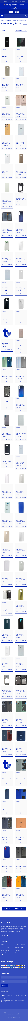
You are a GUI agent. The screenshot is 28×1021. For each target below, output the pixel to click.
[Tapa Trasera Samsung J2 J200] (17, 264)
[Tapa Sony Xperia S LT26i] (17, 439)
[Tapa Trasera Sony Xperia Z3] (3, 61)
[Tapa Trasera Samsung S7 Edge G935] (3, 497)
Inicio (2, 20)
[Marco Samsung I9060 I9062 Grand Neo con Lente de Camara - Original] (17, 204)
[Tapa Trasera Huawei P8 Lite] (17, 669)
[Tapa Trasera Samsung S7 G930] (3, 264)
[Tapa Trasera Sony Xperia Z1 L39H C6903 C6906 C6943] (17, 148)
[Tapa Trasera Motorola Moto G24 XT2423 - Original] (3, 381)
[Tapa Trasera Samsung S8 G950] (3, 90)
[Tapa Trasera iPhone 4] (3, 669)
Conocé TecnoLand (20, 944)
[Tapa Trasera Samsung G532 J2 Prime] (17, 555)
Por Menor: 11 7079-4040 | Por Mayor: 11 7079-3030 (13, 995)
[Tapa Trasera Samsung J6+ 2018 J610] (17, 526)
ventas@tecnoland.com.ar (7, 998)
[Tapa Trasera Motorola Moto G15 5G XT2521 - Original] (17, 900)
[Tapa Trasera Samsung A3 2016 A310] (17, 293)
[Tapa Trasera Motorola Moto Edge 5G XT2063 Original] (17, 235)
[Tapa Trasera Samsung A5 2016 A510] (17, 584)
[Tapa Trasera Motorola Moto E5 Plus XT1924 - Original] (17, 640)
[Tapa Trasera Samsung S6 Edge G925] (3, 526)
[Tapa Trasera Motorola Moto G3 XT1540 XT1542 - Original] (3, 640)
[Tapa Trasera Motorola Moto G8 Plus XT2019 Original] (17, 410)
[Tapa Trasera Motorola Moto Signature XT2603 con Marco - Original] (3, 725)
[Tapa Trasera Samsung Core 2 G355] (3, 584)
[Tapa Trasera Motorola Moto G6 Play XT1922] (3, 323)
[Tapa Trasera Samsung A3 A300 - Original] (3, 613)
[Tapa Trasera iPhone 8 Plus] (17, 61)
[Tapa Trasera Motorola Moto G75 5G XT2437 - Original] (17, 871)
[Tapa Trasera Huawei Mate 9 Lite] (17, 119)
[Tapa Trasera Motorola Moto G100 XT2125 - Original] (17, 381)
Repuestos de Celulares (10, 20)
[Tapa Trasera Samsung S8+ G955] (17, 177)
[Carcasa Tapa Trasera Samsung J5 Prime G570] (3, 235)
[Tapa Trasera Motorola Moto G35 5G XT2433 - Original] (3, 900)
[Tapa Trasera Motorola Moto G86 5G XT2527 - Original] (3, 783)
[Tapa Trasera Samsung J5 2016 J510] (3, 206)
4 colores (4, 602)
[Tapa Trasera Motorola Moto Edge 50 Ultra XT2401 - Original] (3, 148)
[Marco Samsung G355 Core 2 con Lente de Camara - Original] (17, 696)
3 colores (18, 49)
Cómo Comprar (5, 947)
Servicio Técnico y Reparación (5, 953)
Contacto (17, 952)
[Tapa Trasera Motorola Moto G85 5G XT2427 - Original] (3, 871)
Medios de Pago (19, 947)
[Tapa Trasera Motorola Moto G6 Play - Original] (17, 611)
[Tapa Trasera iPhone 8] (3, 177)
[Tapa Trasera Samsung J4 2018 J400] (3, 555)
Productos (17, 950)
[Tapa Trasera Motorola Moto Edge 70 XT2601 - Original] (17, 725)
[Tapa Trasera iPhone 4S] (17, 323)
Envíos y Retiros (5, 950)
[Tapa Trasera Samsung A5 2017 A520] (3, 293)
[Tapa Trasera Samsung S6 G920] (17, 497)
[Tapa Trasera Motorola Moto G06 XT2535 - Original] (3, 754)
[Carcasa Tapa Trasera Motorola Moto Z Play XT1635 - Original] (3, 466)
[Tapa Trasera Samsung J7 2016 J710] (3, 119)
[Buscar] (26, 16)
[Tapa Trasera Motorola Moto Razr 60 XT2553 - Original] (17, 754)
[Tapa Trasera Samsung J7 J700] (17, 90)
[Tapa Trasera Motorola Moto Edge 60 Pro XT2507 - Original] (17, 813)
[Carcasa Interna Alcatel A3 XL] (3, 408)
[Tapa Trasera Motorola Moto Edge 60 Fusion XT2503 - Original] (3, 842)
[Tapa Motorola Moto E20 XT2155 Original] (3, 439)
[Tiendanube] (14, 1017)
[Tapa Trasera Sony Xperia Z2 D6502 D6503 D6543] (17, 468)
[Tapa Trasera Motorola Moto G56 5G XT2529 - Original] (17, 783)
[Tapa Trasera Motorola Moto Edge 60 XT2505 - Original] (3, 813)
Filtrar (2, 30)
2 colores (4, 49)
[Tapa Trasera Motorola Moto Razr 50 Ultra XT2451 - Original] (17, 842)
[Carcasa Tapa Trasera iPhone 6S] (17, 352)
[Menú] (2, 16)
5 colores (4, 253)
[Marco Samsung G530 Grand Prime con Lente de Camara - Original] (3, 349)
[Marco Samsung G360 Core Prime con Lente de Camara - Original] (3, 696)
